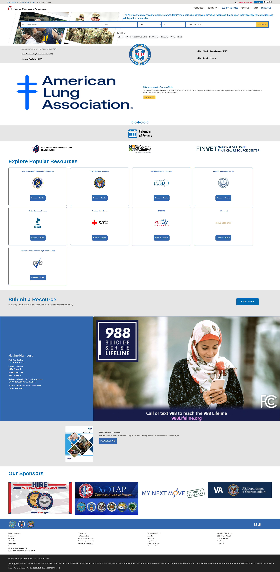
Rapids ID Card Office (138, 37)
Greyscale (267, 2)
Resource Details (37, 198)
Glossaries (151, 538)
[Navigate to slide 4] (141, 122)
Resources (11, 536)
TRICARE (164, 37)
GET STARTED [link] (247, 302)
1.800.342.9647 (16, 388)
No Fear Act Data (83, 536)
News (179, 37)
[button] (230, 8)
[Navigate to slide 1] (132, 122)
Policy (10, 546)
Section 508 (25, 563)
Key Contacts (152, 541)
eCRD (172, 37)
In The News (12, 543)
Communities (12, 538)
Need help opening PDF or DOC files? (52, 563)
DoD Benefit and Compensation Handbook (21, 551)
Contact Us (220, 543)
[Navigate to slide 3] (138, 122)
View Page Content (13, 2)
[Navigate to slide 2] (135, 122)
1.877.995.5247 (16, 363)
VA (127, 37)
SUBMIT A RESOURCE (230, 8)
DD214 (120, 37)
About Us (11, 541)
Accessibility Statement (85, 541)
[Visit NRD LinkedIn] (259, 525)
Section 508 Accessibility (86, 538)
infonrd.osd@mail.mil (245, 2)
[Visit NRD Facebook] (255, 525)
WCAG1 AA (36, 563)
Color (258, 2)
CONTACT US (266, 8)
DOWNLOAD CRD (107, 441)
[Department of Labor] (21, 524)
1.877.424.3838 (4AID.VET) (22, 382)
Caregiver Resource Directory (17, 548)
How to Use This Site (28, 2)
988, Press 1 (15, 369)
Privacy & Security (153, 543)
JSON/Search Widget (224, 536)
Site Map (150, 536)
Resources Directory (154, 546)
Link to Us (220, 541)
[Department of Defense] (12, 524)
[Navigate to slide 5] (144, 122)
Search (263, 24)
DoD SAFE (153, 37)
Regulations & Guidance (85, 543)
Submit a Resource (223, 538)
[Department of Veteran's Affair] (31, 524)
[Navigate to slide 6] (147, 122)
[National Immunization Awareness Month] (75, 92)
